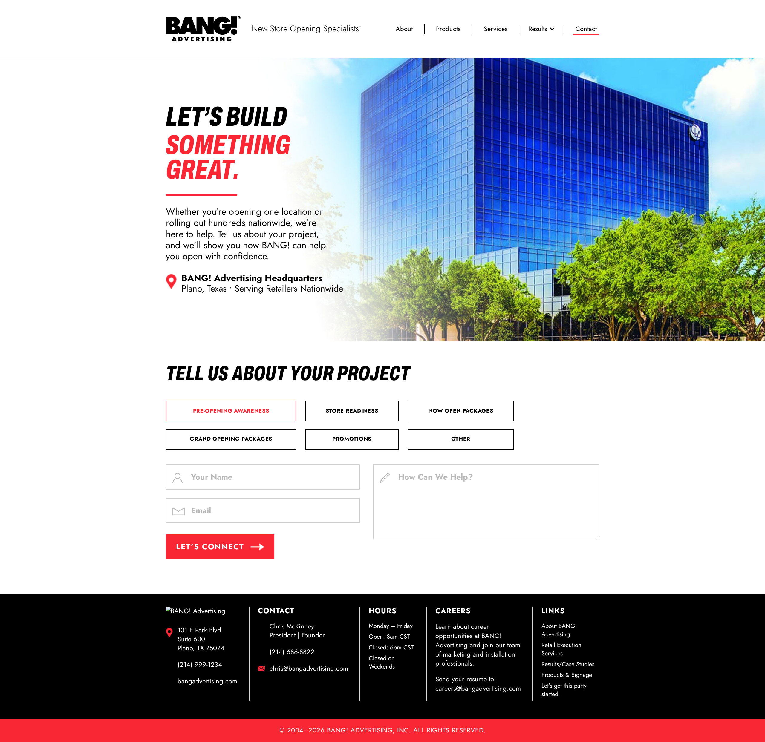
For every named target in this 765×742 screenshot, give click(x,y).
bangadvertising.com (207, 681)
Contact (586, 28)
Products (448, 28)
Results (537, 28)
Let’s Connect (210, 546)
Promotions (351, 439)
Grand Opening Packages (231, 439)
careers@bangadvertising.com (478, 688)
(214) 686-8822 (292, 652)
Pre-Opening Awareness (231, 411)
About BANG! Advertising (559, 630)
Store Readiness (352, 411)
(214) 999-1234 (200, 664)
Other (461, 439)
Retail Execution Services (561, 649)
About (404, 28)
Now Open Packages (460, 411)
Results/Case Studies (567, 664)
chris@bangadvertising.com (309, 668)
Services (495, 28)
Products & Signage (566, 675)
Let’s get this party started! (564, 689)
